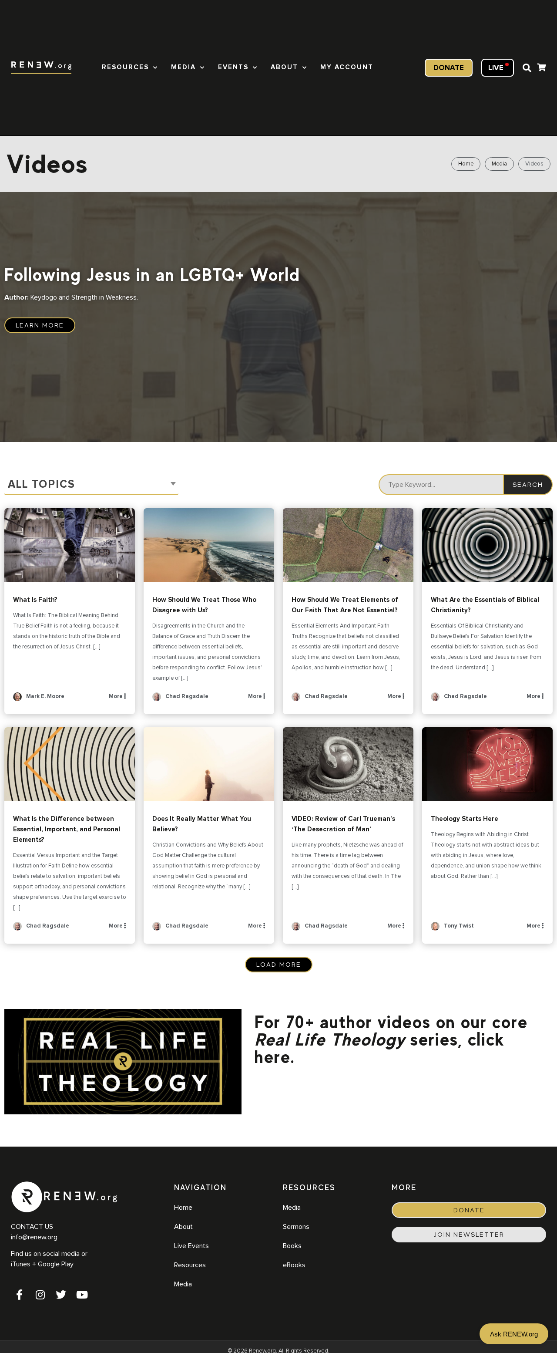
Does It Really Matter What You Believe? (209, 764)
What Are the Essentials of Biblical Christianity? (487, 545)
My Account (346, 67)
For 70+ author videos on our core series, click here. (391, 1039)
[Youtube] (81, 1294)
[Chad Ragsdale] (156, 699)
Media (183, 67)
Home (465, 164)
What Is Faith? (69, 545)
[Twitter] (60, 1294)
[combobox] (91, 484)
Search (528, 484)
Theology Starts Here (487, 764)
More (116, 696)
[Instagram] (40, 1294)
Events (233, 67)
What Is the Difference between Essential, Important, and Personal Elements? (69, 764)
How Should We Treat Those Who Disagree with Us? (209, 545)
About (284, 67)
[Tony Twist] (435, 929)
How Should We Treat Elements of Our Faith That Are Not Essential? (348, 545)
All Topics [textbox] (41, 484)
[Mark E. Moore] (17, 699)
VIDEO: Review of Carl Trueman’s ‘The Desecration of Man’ (348, 764)
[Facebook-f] (19, 1294)
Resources (125, 67)
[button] (527, 68)
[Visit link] (541, 68)
